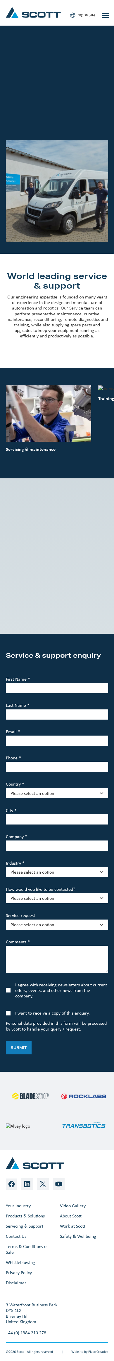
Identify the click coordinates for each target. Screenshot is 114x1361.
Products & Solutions (25, 1216)
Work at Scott (72, 1226)
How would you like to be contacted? (40, 889)
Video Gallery (73, 1205)
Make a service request (38, 109)
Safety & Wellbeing (78, 1236)
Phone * (13, 758)
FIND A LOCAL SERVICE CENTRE (38, 125)
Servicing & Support (24, 1226)
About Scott (71, 1216)
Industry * (15, 863)
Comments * (18, 942)
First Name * (18, 679)
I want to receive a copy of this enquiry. (52, 1013)
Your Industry (18, 1205)
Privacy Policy (19, 1272)
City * (11, 810)
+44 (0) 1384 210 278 (26, 1332)
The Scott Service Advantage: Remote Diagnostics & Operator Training (55, 607)
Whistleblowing (20, 1262)
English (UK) (86, 15)
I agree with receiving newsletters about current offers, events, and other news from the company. (61, 990)
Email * (13, 731)
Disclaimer (16, 1282)
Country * (15, 784)
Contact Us (16, 1236)
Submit (19, 1047)
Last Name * (18, 705)
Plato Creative (98, 1352)
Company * (16, 836)
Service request (20, 915)
